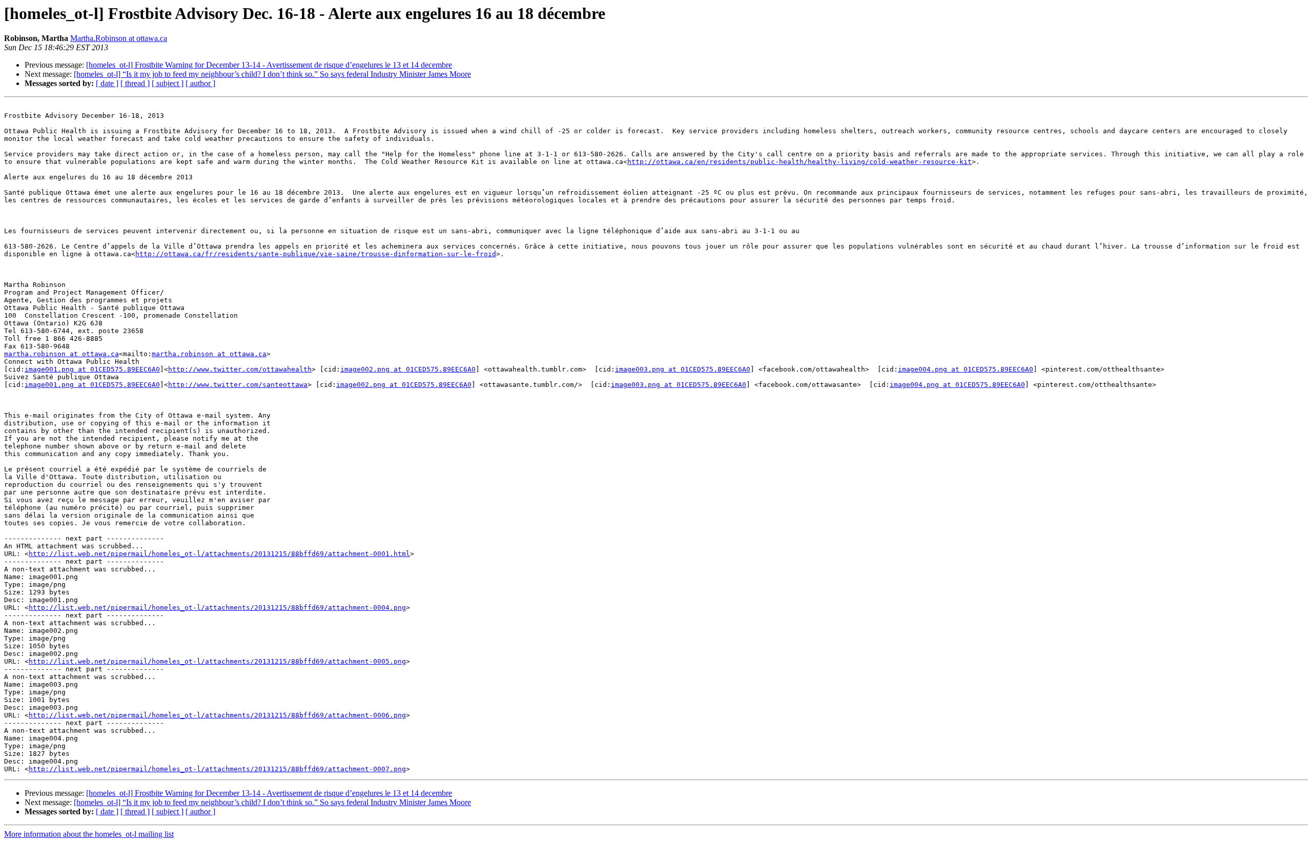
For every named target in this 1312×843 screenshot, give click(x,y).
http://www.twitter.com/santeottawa (238, 384)
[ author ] (200, 83)
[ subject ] (167, 83)
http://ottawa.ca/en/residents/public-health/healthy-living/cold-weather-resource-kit (799, 162)
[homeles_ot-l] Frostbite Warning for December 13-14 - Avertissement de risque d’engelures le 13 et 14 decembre (269, 64)
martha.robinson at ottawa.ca (61, 354)
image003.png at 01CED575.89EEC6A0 (682, 369)
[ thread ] (135, 83)
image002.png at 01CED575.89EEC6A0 (408, 369)
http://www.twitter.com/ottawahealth (240, 369)
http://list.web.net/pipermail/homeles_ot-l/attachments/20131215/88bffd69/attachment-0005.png (217, 661)
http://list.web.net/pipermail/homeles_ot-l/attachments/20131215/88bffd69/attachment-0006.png (217, 715)
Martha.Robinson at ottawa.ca (118, 38)
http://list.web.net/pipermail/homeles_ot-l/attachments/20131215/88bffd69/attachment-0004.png (217, 607)
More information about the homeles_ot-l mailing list (89, 834)
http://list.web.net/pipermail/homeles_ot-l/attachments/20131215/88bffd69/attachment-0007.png (217, 769)
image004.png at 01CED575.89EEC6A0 (965, 369)
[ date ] (107, 83)
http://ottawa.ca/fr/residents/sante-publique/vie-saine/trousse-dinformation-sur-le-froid (315, 254)
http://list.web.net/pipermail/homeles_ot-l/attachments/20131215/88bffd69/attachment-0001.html (219, 554)
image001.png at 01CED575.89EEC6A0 (92, 369)
